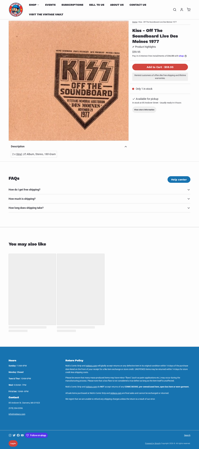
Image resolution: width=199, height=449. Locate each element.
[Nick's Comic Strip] (16, 9)
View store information (144, 110)
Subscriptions (72, 4)
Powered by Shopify (153, 443)
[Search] (173, 9)
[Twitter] (14, 435)
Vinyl (19, 154)
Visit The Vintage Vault (46, 14)
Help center (179, 179)
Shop (32, 4)
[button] (160, 67)
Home (134, 22)
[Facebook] (18, 435)
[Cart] (187, 9)
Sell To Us (96, 4)
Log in (13, 443)
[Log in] (180, 9)
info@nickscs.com (17, 414)
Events (50, 4)
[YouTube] (22, 435)
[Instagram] (10, 435)
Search (187, 435)
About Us (117, 4)
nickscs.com (91, 366)
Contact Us (138, 4)
